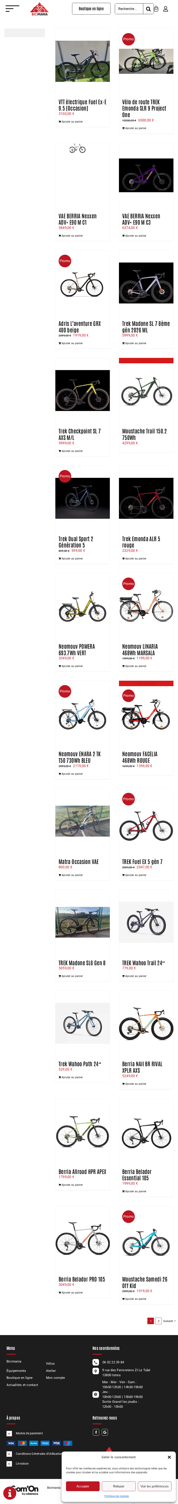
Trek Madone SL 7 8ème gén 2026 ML (146, 326)
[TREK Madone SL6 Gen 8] (82, 922)
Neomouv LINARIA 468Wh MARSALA (140, 649)
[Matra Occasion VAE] (82, 821)
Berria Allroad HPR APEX (82, 1171)
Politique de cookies (116, 1496)
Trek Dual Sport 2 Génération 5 (76, 541)
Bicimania (14, 1361)
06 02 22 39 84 (113, 1362)
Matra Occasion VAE (79, 861)
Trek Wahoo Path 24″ (80, 1063)
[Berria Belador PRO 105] (82, 1238)
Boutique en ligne (20, 1378)
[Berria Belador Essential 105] (146, 1131)
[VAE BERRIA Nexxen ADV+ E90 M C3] (146, 175)
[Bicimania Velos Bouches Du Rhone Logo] (39, 4)
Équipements (16, 1371)
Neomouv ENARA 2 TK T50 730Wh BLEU (80, 756)
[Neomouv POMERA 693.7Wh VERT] (82, 605)
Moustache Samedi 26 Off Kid (144, 1282)
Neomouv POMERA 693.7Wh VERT (77, 649)
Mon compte (55, 1378)
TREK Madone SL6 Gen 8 (82, 962)
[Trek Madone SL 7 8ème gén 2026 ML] (146, 283)
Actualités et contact (22, 1385)
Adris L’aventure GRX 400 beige (80, 326)
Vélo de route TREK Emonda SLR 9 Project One (144, 108)
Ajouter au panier (72, 121)
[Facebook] (96, 1432)
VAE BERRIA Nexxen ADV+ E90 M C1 (78, 219)
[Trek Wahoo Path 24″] (82, 1023)
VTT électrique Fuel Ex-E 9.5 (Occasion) (82, 104)
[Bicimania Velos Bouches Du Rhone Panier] (156, 7)
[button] (169, 1457)
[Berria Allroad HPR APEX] (82, 1131)
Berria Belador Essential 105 (137, 1174)
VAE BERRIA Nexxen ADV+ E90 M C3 (141, 219)
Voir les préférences (154, 1486)
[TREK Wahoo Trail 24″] (146, 922)
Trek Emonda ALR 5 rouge (141, 541)
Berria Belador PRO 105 (82, 1278)
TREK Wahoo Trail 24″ (143, 962)
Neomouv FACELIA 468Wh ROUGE (140, 756)
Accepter (82, 1486)
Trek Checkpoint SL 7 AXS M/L (80, 434)
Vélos (50, 1364)
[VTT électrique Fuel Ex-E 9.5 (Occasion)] (82, 61)
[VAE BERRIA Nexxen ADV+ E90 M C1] (82, 175)
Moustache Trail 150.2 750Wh (144, 434)
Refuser (118, 1486)
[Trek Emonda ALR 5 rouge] (146, 498)
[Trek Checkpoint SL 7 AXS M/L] (82, 390)
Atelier (51, 1371)
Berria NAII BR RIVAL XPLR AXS (142, 1066)
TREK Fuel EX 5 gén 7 (142, 861)
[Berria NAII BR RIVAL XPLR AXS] (146, 1023)
